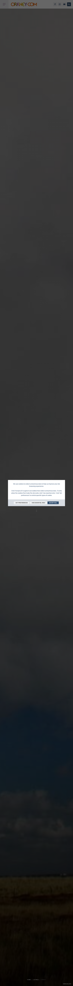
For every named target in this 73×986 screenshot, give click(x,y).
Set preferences (22, 502)
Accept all (53, 502)
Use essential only (38, 502)
